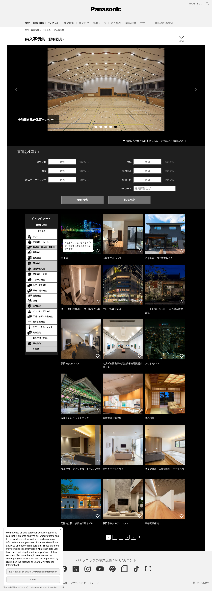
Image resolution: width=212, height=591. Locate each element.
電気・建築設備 (32, 30)
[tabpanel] (106, 89)
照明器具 (47, 30)
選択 (62, 161)
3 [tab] (106, 127)
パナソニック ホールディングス (85, 582)
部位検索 (129, 200)
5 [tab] (116, 127)
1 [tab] (96, 127)
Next (195, 89)
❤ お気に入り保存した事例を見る (140, 140)
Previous (16, 89)
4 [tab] (111, 127)
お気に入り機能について (174, 140)
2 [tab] (101, 127)
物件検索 (82, 200)
